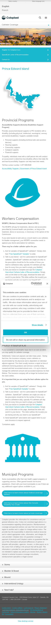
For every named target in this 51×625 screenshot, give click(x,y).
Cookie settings (17, 608)
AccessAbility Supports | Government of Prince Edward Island (24, 169)
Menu (46, 18)
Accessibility (9, 614)
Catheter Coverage (10, 25)
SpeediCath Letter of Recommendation (15, 55)
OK (25, 332)
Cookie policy (6, 608)
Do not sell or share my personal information (25, 340)
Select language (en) (38, 1)
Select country (12, 1)
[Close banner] (47, 284)
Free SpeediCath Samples (19, 254)
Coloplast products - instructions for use (15, 610)
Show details (37, 325)
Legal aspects (28, 608)
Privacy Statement (41, 608)
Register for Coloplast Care (11, 50)
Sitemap (33, 612)
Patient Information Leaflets (19, 612)
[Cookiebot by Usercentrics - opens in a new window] (31, 283)
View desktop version (25, 621)
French (5, 10)
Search (40, 18)
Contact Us (5, 59)
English (5, 6)
